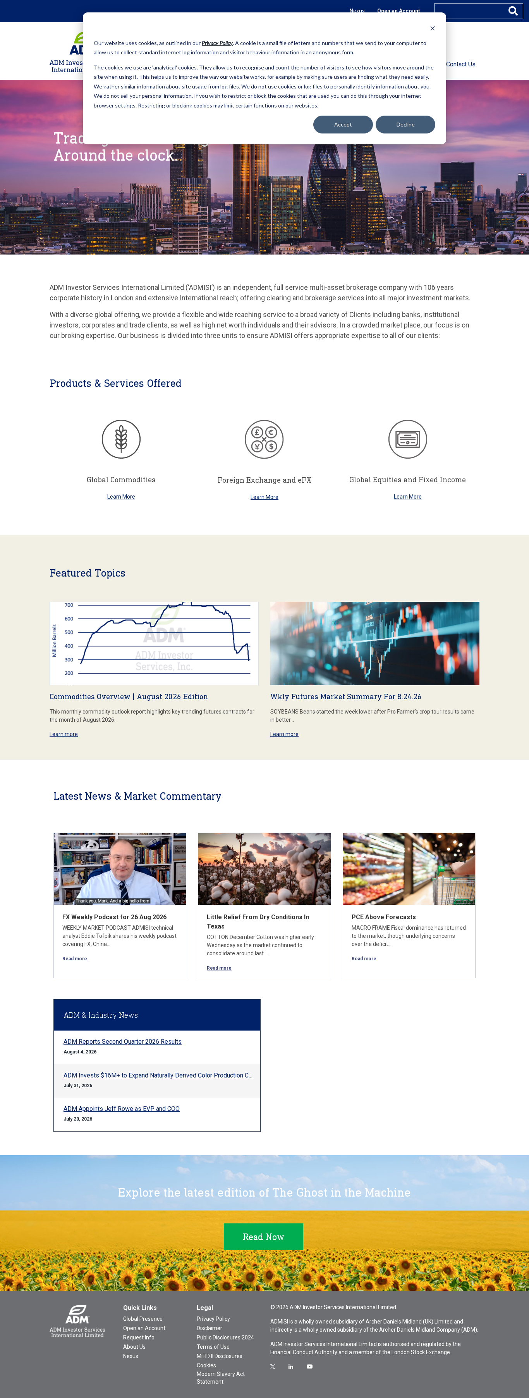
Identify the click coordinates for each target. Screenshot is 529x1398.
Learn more (64, 734)
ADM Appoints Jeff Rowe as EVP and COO (122, 1108)
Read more (74, 958)
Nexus (357, 11)
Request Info (139, 1337)
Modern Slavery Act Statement (221, 1378)
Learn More (121, 497)
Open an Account (398, 11)
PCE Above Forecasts (384, 917)
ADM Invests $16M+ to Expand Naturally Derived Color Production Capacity (166, 1075)
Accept (343, 124)
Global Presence (143, 1319)
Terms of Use (213, 1347)
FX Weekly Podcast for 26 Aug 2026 (114, 917)
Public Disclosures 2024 (225, 1337)
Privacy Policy (213, 1319)
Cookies (206, 1365)
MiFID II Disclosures (219, 1356)
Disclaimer (209, 1328)
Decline (406, 124)
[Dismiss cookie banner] (432, 28)
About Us (134, 1347)
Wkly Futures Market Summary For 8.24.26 (346, 696)
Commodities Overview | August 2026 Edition (129, 696)
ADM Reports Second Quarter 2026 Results (123, 1041)
